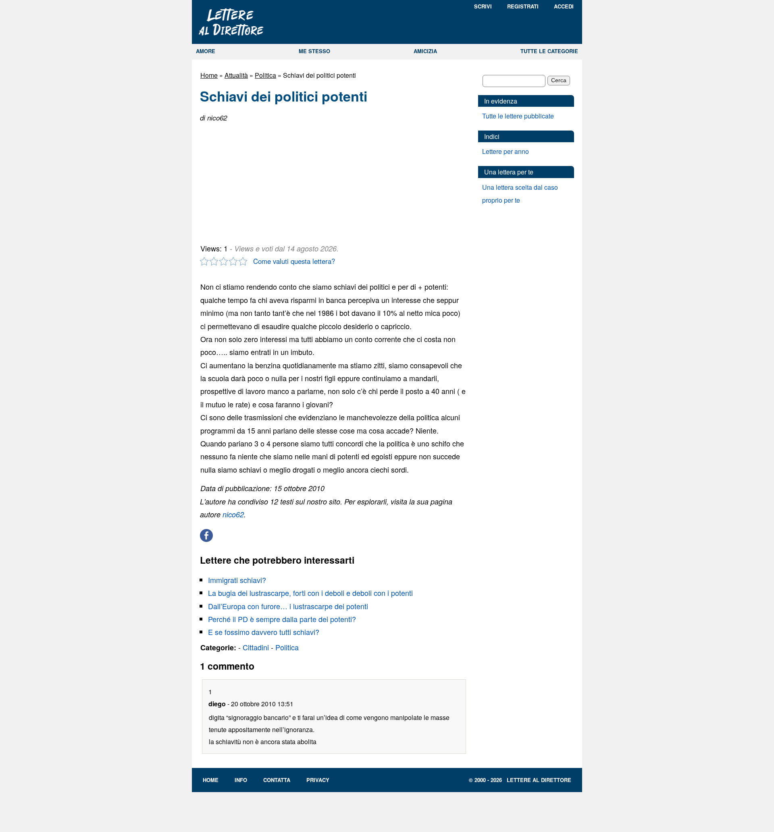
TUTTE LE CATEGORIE (549, 51)
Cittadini (256, 647)
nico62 (233, 514)
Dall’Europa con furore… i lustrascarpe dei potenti (288, 606)
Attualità (236, 75)
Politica (265, 75)
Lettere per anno (505, 151)
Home (209, 75)
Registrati (523, 6)
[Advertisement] (260, 179)
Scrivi (483, 6)
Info (241, 780)
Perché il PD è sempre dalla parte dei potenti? (282, 619)
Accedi (564, 6)
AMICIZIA (425, 51)
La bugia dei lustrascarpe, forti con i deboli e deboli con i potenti (310, 592)
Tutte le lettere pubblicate (518, 115)
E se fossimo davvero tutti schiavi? (263, 632)
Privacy (317, 780)
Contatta (276, 780)
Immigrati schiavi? (237, 580)
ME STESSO (314, 51)
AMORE (205, 51)
